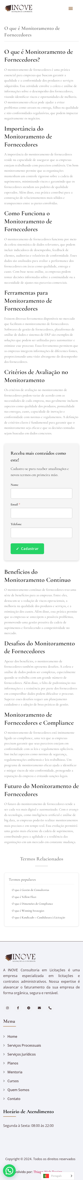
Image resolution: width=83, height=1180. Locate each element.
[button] (70, 8)
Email (15, 504)
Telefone (16, 524)
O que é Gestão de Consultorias (30, 890)
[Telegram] (28, 1008)
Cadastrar (27, 548)
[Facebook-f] (18, 1008)
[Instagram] (7, 1008)
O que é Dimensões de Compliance (32, 903)
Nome (14, 484)
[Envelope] (39, 1008)
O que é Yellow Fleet (24, 897)
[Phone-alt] (50, 1008)
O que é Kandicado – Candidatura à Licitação (38, 917)
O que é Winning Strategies (28, 910)
